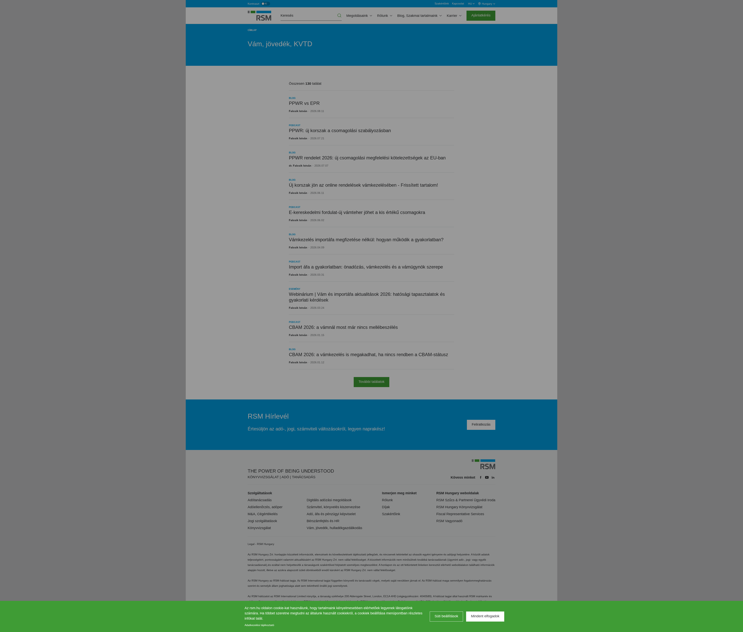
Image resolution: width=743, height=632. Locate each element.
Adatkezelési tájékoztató (259, 625)
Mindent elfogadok (485, 616)
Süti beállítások (446, 616)
